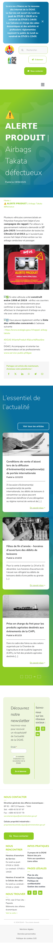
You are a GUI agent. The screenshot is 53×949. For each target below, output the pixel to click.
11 (39, 677)
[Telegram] (35, 374)
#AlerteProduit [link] (19, 339)
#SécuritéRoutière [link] (35, 339)
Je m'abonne (20, 771)
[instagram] (43, 729)
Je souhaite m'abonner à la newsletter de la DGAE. (19, 760)
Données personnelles (26, 934)
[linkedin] (38, 734)
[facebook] (38, 729)
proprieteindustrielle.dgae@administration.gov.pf (24, 824)
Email (14, 747)
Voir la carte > (11, 913)
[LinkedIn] (22, 374)
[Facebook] (8, 374)
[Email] (42, 374)
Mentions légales (26, 929)
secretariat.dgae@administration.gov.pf (20, 816)
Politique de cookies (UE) (26, 938)
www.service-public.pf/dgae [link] (18, 352)
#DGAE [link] (7, 339)
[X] (15, 374)
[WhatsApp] (29, 374)
